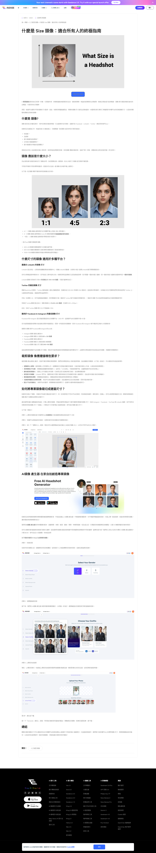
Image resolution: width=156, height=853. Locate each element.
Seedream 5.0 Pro (106, 785)
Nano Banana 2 (105, 798)
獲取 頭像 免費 (78, 94)
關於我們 (121, 785)
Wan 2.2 (68, 831)
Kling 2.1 (69, 818)
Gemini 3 (103, 810)
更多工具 (52, 825)
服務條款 (121, 818)
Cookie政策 (70, 847)
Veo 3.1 (68, 785)
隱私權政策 (121, 806)
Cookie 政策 (122, 814)
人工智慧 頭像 (33, 22)
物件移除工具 (87, 814)
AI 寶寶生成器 (87, 823)
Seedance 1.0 (70, 802)
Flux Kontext (105, 823)
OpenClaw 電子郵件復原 (124, 828)
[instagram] (32, 792)
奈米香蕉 (103, 806)
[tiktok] (28, 792)
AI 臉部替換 (87, 810)
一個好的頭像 (127, 275)
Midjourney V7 (105, 794)
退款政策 (121, 810)
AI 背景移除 (48, 415)
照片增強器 (87, 798)
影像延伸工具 (87, 802)
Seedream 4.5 (105, 814)
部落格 (120, 802)
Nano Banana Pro (106, 802)
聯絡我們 (121, 789)
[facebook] (25, 792)
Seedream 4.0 (105, 818)
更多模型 (69, 835)
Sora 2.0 (69, 789)
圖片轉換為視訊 (54, 789)
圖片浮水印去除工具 (89, 806)
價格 (119, 794)
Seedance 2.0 (70, 798)
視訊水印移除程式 (54, 802)
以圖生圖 (86, 789)
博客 (26, 22)
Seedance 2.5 (70, 794)
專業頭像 (26, 102)
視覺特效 (52, 794)
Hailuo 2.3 (69, 823)
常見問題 (121, 798)
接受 (99, 847)
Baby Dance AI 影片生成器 (56, 820)
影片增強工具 (53, 798)
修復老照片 (87, 827)
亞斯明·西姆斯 (41, 18)
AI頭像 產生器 (30, 525)
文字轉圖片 (87, 785)
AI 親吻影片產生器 (55, 814)
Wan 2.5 (68, 827)
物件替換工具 (87, 818)
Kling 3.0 (69, 806)
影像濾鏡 (86, 794)
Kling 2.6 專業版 (71, 814)
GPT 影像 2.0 (105, 789)
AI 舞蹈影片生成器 (55, 806)
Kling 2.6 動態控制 (72, 810)
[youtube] (36, 792)
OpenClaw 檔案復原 (124, 823)
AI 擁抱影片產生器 (55, 810)
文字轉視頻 (52, 785)
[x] (39, 792)
